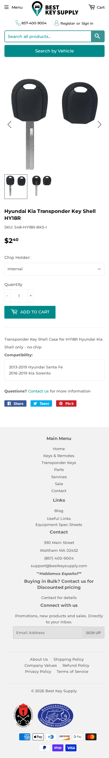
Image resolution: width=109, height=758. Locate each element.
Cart (100, 7)
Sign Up (93, 633)
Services (59, 476)
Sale (59, 483)
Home (59, 448)
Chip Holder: (17, 257)
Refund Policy (75, 665)
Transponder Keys (59, 462)
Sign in (87, 23)
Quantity (13, 284)
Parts (59, 469)
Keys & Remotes (58, 455)
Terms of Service (72, 671)
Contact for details (59, 597)
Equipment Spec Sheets (58, 524)
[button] (99, 124)
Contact (58, 490)
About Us (39, 659)
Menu (17, 7)
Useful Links (59, 518)
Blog (58, 510)
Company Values (40, 665)
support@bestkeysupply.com (59, 565)
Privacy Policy (38, 671)
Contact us (38, 391)
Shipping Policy (68, 659)
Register (67, 23)
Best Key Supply (61, 690)
